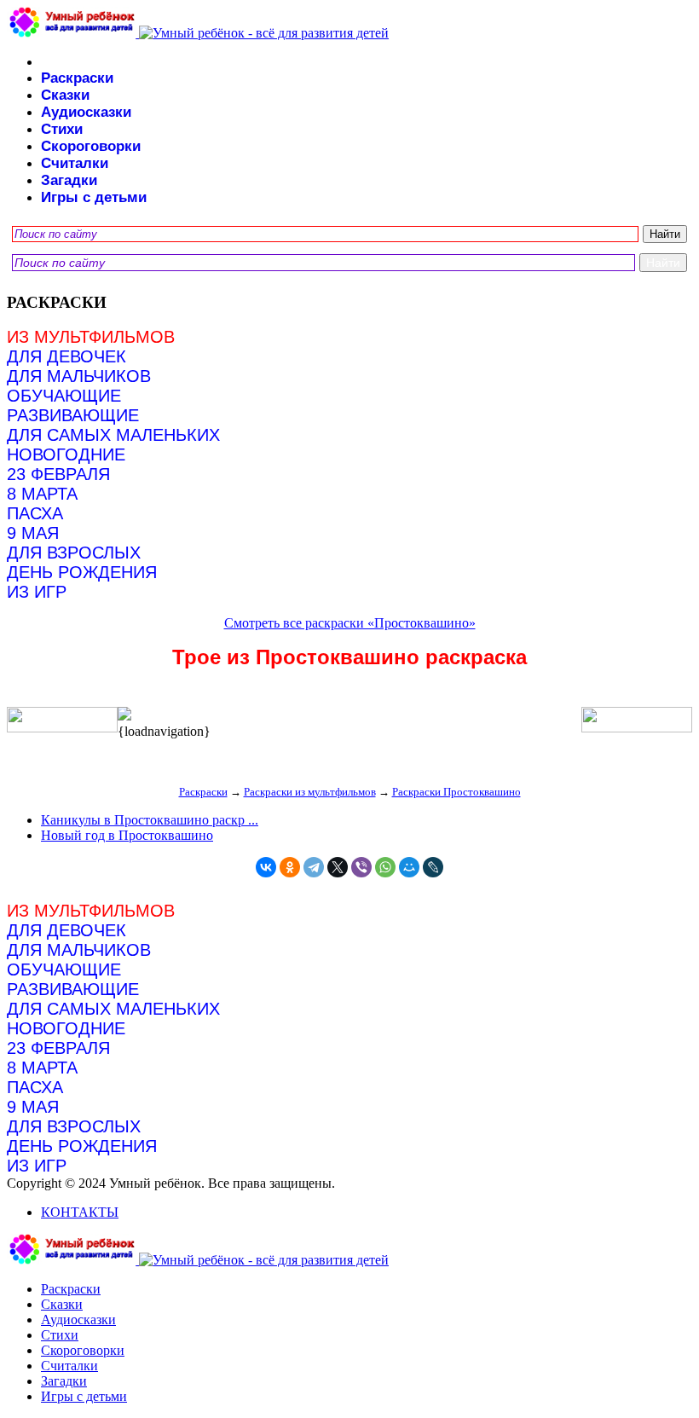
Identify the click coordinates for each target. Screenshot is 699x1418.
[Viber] (361, 867)
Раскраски (77, 78)
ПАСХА (35, 513)
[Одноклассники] (290, 867)
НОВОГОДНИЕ (66, 454)
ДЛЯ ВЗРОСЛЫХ (74, 552)
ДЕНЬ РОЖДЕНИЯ (82, 572)
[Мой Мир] (409, 867)
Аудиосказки (86, 112)
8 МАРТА (42, 493)
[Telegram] (313, 867)
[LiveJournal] (433, 867)
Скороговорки (91, 146)
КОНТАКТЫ (79, 1212)
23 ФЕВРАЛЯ (58, 474)
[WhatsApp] (385, 867)
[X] (337, 867)
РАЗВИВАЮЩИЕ (73, 415)
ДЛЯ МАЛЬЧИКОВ (79, 376)
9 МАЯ (33, 533)
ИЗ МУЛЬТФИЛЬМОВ (91, 336)
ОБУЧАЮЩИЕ (64, 395)
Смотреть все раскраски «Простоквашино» (350, 623)
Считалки (74, 163)
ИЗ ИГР (36, 591)
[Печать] (349, 715)
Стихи (62, 129)
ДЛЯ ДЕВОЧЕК (66, 356)
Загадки (69, 180)
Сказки (65, 95)
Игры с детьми (94, 197)
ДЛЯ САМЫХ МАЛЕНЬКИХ (113, 434)
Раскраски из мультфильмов (310, 791)
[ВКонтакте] (266, 867)
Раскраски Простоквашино (456, 791)
